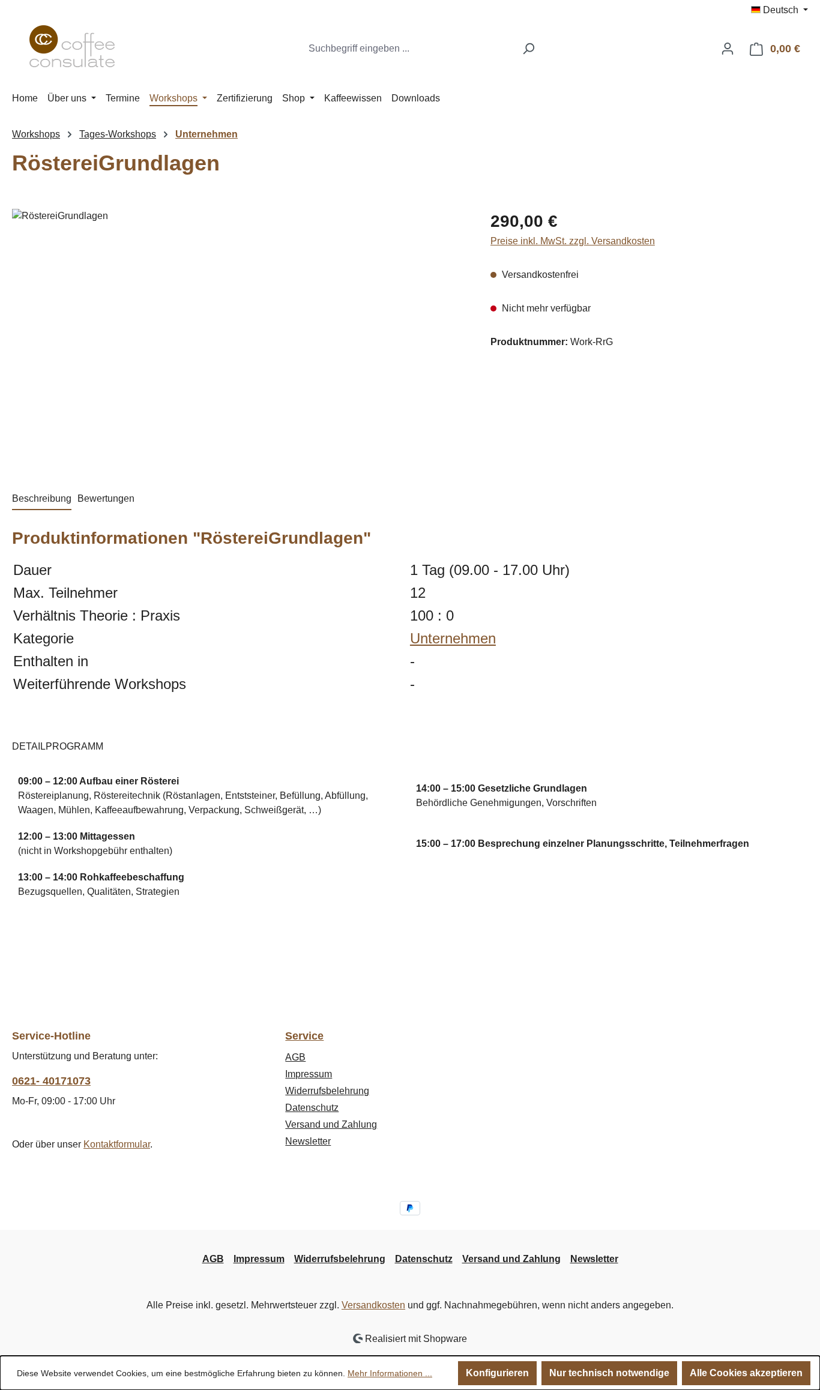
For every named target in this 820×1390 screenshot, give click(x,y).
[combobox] (409, 49)
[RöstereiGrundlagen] (239, 338)
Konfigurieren (497, 1373)
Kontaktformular (116, 1144)
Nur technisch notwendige (609, 1373)
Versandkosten (373, 1305)
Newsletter (308, 1141)
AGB (295, 1057)
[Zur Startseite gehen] (72, 46)
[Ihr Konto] (727, 49)
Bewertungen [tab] (105, 498)
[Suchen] (528, 49)
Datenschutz (312, 1108)
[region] (239, 338)
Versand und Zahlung (331, 1124)
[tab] (41, 499)
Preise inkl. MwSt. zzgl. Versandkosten (572, 241)
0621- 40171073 (51, 1081)
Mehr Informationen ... (390, 1373)
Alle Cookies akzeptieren (746, 1373)
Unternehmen (453, 638)
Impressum (308, 1074)
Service (304, 1036)
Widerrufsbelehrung (327, 1091)
